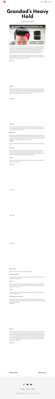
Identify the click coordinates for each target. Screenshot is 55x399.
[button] (42, 1)
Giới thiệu (22, 389)
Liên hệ (33, 389)
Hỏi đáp (28, 389)
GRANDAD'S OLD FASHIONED (27, 21)
